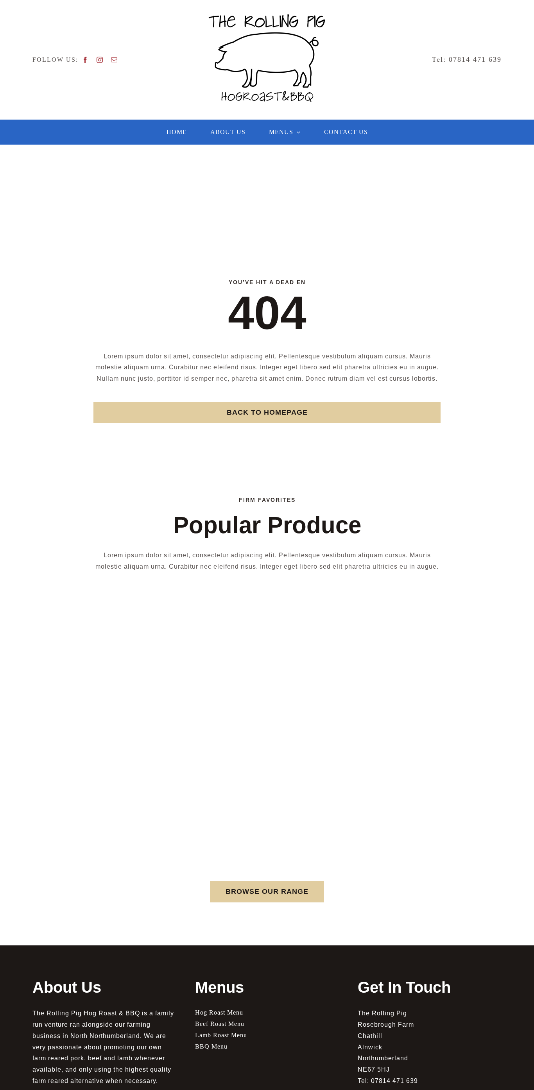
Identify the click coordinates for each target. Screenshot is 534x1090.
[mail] (114, 60)
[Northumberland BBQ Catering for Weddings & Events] (266, 16)
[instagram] (100, 60)
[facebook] (85, 60)
